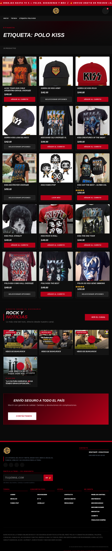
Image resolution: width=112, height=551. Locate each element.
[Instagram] (5, 465)
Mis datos (95, 511)
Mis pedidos (95, 499)
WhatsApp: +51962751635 (99, 452)
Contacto (68, 494)
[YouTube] (22, 465)
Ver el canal (98, 317)
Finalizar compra (98, 520)
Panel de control (98, 494)
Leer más (56, 197)
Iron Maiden (42, 494)
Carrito (94, 516)
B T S (39, 499)
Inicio (6, 18)
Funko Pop (14, 503)
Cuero (12, 494)
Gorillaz (40, 503)
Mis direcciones (97, 507)
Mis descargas (97, 503)
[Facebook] (16, 465)
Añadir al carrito (19, 99)
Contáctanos (24, 416)
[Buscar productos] (98, 11)
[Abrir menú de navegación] (6, 11)
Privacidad (68, 503)
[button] (20, 339)
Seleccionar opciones (56, 99)
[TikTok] (11, 465)
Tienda (14, 18)
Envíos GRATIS (69, 499)
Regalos (13, 499)
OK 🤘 (48, 478)
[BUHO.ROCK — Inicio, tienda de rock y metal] (56, 10)
